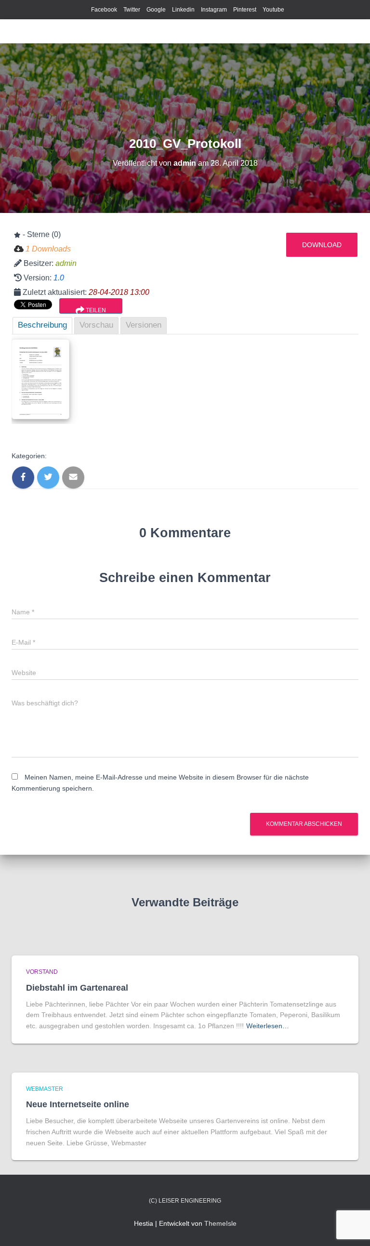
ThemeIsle (220, 1223)
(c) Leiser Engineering (185, 1200)
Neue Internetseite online (77, 1104)
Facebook (104, 9)
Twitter (131, 9)
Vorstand (42, 971)
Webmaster (44, 1089)
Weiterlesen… (267, 1026)
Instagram (214, 9)
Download (322, 245)
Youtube (273, 9)
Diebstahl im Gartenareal (77, 988)
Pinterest (244, 9)
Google (156, 9)
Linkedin (183, 9)
